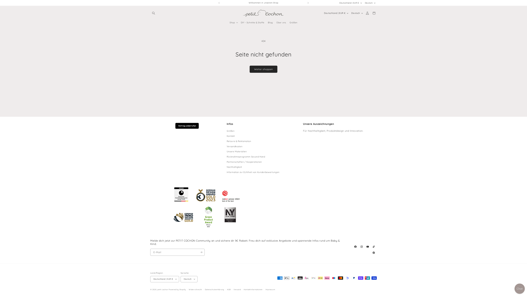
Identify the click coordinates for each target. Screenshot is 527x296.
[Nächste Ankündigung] (308, 3)
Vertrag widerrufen (187, 126)
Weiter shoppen (263, 69)
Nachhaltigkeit (234, 167)
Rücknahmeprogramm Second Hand (246, 156)
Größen (231, 131)
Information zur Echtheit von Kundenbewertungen (253, 172)
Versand (237, 289)
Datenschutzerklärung (214, 289)
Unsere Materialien (237, 151)
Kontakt (231, 136)
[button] (153, 13)
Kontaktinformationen (253, 289)
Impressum (270, 289)
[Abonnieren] (201, 252)
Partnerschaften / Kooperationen (244, 161)
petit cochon (162, 289)
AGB (229, 289)
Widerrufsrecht (195, 289)
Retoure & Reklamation (239, 141)
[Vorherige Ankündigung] (219, 3)
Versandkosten (235, 146)
